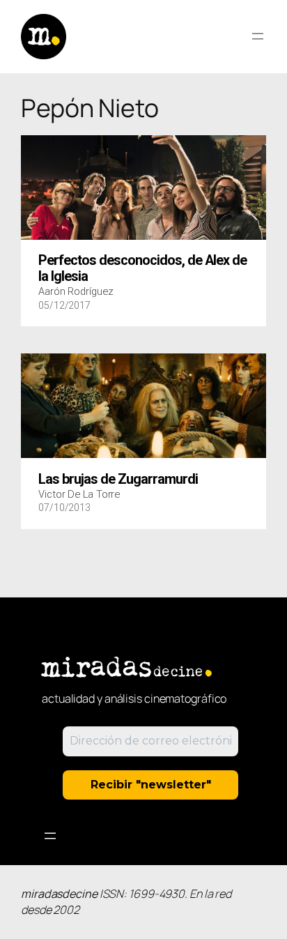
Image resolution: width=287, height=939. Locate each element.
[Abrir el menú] (257, 36)
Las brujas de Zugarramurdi (118, 479)
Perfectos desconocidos (142, 268)
